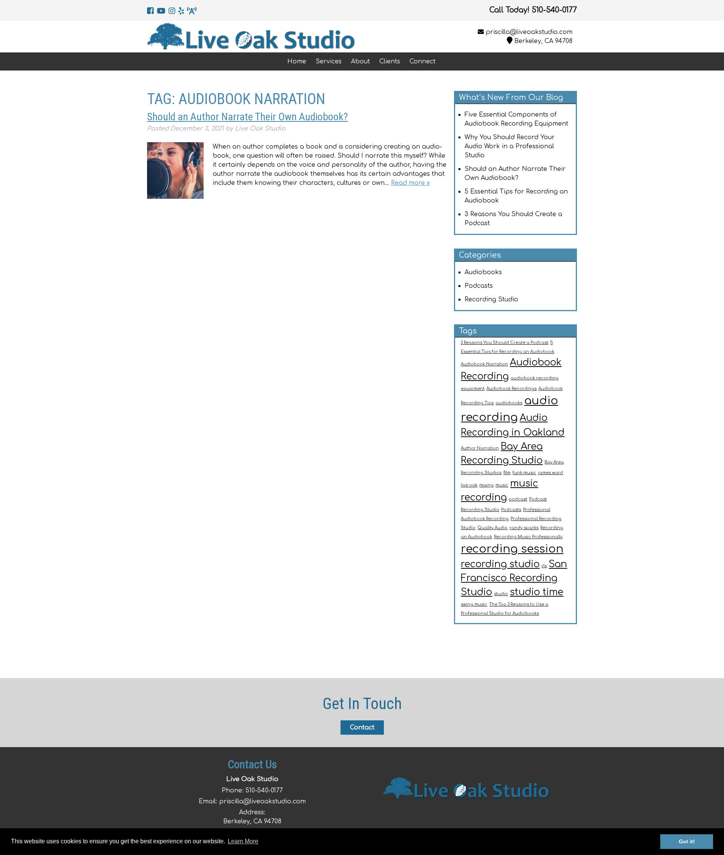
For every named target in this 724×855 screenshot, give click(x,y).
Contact (362, 727)
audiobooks (508, 403)
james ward (550, 473)
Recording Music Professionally (528, 537)
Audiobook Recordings (511, 389)
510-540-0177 (264, 790)
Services (329, 61)
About (360, 61)
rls (544, 566)
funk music (524, 473)
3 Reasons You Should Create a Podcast (504, 343)
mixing (486, 485)
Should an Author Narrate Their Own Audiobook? (247, 117)
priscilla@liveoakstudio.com (529, 32)
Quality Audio (492, 528)
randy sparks (523, 528)
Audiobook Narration (484, 364)
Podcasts (479, 285)
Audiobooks (483, 272)
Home (296, 61)
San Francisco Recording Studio (514, 578)
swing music (474, 604)
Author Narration (480, 448)
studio (501, 594)
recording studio (500, 564)
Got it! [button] (687, 841)
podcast (518, 499)
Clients (389, 61)
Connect (423, 61)
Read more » (410, 183)
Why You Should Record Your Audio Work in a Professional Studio (510, 146)
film (507, 473)
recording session (512, 549)
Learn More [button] (243, 841)
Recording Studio (491, 299)
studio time (536, 592)
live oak (469, 485)
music (501, 485)
